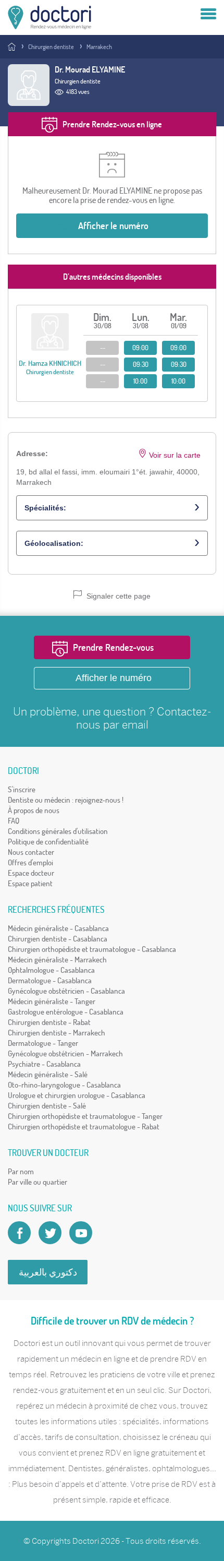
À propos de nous (33, 810)
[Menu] (208, 14)
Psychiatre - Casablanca (44, 1064)
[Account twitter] (50, 1232)
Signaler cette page (117, 596)
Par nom (21, 1171)
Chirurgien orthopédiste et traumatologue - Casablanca (92, 949)
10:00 (140, 381)
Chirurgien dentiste (51, 47)
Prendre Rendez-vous (113, 647)
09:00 (140, 347)
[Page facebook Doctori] (19, 1232)
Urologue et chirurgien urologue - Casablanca (76, 1095)
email (135, 724)
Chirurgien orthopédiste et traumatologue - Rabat (83, 1126)
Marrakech (99, 47)
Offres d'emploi (30, 862)
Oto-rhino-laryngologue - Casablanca (64, 1085)
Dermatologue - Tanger (43, 1043)
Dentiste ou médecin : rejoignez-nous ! (65, 800)
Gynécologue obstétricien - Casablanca (66, 991)
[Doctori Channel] (80, 1232)
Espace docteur (31, 873)
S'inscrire (21, 789)
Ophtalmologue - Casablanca (51, 970)
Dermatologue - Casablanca (50, 980)
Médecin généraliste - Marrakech (57, 959)
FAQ (13, 821)
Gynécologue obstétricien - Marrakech (65, 1053)
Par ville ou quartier (37, 1182)
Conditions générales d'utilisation (58, 831)
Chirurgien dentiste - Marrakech (56, 1033)
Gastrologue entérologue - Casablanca (65, 1012)
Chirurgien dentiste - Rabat (49, 1022)
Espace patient (30, 883)
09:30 (140, 364)
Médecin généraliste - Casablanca (58, 928)
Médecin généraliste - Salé (48, 1074)
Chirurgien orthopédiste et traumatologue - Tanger (85, 1116)
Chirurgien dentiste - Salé (47, 1106)
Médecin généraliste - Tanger (51, 1001)
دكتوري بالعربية (48, 1272)
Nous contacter (31, 852)
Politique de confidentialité (48, 842)
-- (102, 347)
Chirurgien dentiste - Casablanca (57, 939)
